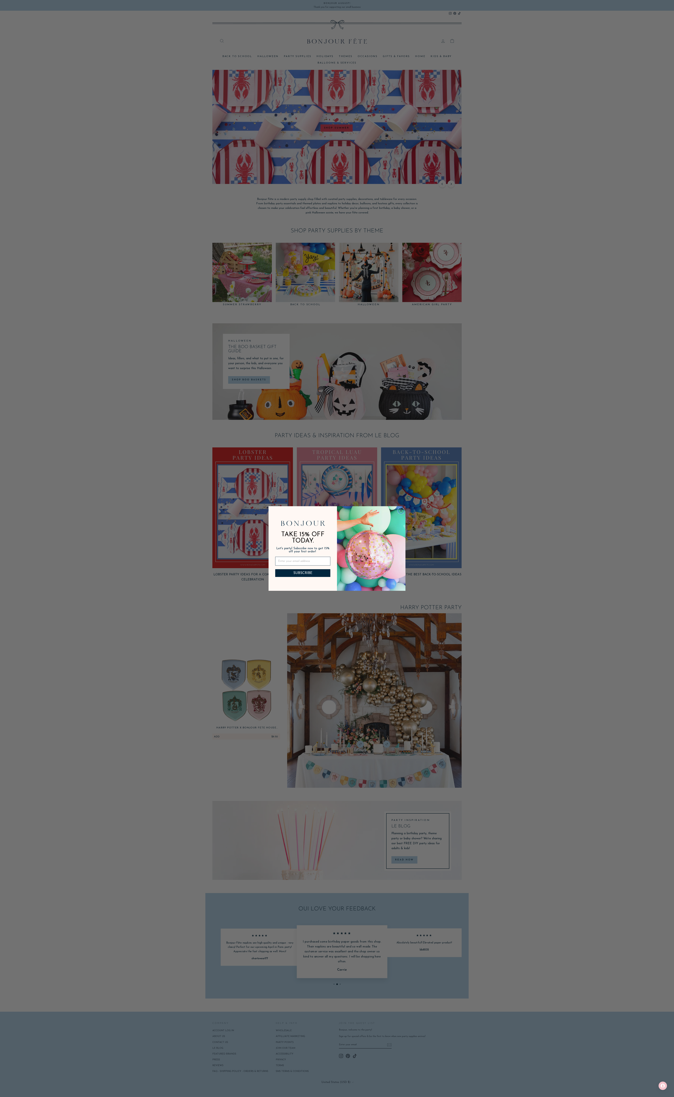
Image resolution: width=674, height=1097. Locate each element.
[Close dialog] (401, 511)
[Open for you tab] (663, 1086)
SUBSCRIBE (302, 573)
